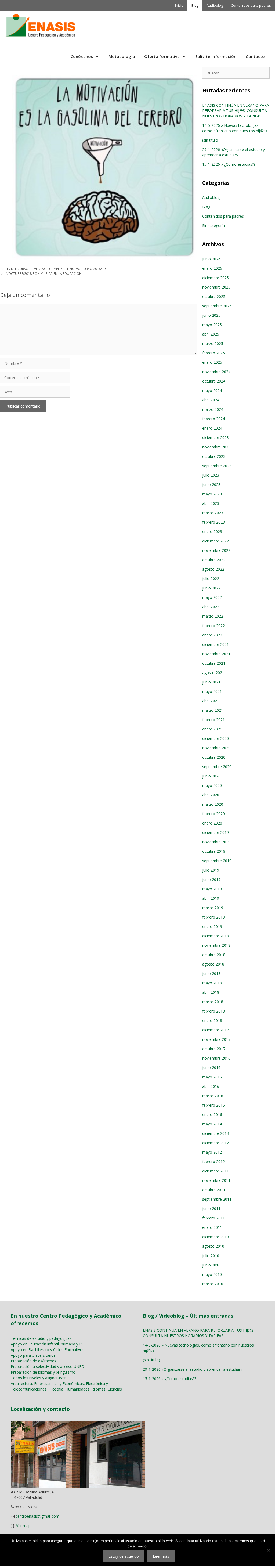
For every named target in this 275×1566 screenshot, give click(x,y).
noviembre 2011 (216, 1180)
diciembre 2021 (215, 644)
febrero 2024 (213, 418)
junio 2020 (211, 776)
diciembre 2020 (215, 738)
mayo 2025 (212, 324)
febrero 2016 (213, 1105)
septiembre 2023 (216, 465)
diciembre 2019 (215, 832)
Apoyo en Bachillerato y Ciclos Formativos (47, 1349)
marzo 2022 (212, 616)
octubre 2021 (213, 663)
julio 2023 (210, 475)
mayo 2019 (212, 888)
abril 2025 (210, 334)
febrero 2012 (213, 1161)
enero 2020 (212, 823)
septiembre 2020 (216, 766)
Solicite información (216, 56)
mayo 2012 (212, 1152)
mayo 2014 (212, 1123)
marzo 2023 (212, 512)
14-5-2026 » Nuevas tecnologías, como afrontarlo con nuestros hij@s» (234, 128)
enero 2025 (212, 362)
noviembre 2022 (216, 550)
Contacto (255, 56)
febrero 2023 (213, 522)
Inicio (179, 5)
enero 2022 (212, 635)
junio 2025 (211, 315)
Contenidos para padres (251, 5)
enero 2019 (212, 926)
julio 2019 (210, 870)
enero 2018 (212, 1020)
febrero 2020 (213, 813)
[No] (268, 1550)
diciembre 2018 (215, 935)
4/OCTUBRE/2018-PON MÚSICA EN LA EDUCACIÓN (43, 273)
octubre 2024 (213, 381)
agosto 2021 (213, 672)
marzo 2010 (212, 1283)
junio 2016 (211, 1067)
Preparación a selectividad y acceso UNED (47, 1366)
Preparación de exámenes (33, 1360)
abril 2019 (210, 898)
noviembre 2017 (216, 1039)
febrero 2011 (213, 1218)
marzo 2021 (212, 710)
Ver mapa (24, 1525)
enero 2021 (212, 729)
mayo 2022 (212, 597)
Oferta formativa (162, 56)
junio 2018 (211, 973)
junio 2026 (211, 258)
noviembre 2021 (216, 653)
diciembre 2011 (215, 1170)
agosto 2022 (213, 569)
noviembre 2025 (216, 287)
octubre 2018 (213, 954)
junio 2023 (211, 484)
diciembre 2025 (215, 277)
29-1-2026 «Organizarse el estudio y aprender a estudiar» (233, 152)
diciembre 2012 (215, 1142)
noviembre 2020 (216, 747)
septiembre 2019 (216, 860)
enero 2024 (212, 428)
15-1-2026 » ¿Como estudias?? (228, 164)
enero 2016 (212, 1114)
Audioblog (215, 5)
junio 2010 (211, 1265)
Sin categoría (213, 225)
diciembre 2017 (215, 1029)
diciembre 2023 (215, 437)
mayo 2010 (212, 1274)
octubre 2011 (213, 1189)
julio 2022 (210, 578)
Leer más (161, 1556)
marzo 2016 (212, 1095)
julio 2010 (210, 1255)
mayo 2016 (212, 1076)
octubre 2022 (213, 559)
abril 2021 (210, 700)
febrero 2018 (213, 1011)
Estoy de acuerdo (123, 1556)
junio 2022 (211, 588)
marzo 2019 (212, 907)
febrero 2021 (213, 719)
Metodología (121, 56)
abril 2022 (210, 606)
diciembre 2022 (215, 540)
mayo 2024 (212, 390)
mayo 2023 (212, 493)
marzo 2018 (212, 1001)
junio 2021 (211, 682)
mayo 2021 (212, 691)
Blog (194, 5)
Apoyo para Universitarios (33, 1355)
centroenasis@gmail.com (37, 1516)
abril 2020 (210, 794)
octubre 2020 (213, 757)
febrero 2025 (213, 352)
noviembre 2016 (216, 1058)
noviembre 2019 (216, 841)
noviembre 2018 (216, 945)
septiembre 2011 (216, 1199)
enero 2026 (212, 268)
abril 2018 (210, 992)
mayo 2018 (212, 982)
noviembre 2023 (216, 446)
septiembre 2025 (216, 305)
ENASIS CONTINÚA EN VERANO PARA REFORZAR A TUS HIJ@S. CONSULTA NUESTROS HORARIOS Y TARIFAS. (235, 110)
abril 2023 (210, 503)
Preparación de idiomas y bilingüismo (43, 1372)
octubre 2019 (213, 851)
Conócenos (82, 56)
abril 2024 (210, 399)
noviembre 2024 (216, 371)
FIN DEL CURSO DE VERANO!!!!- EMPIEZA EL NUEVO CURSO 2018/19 (55, 269)
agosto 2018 (213, 964)
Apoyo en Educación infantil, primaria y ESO (48, 1344)
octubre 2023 (213, 456)
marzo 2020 (212, 804)
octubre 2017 (213, 1048)
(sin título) (210, 140)
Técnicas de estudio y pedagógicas (41, 1338)
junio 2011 (211, 1208)
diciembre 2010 (215, 1236)
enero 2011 (212, 1227)
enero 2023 (212, 531)
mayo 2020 (212, 785)
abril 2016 (210, 1086)
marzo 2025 (212, 343)
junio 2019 (211, 879)
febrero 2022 (213, 625)
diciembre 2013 (215, 1133)
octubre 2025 (213, 296)
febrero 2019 (213, 917)
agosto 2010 (213, 1246)
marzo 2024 (212, 409)
